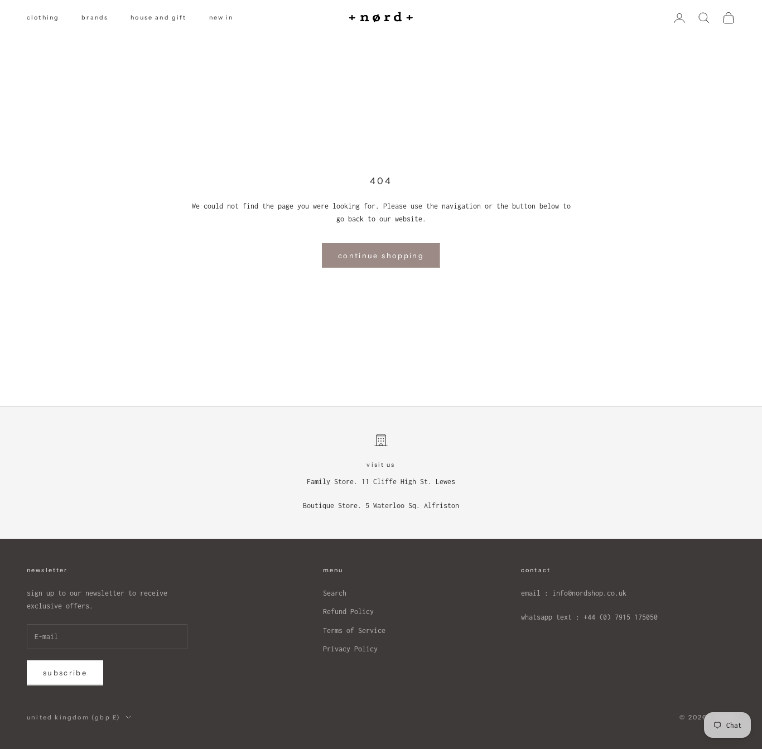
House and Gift (158, 17)
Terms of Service (354, 630)
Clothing (43, 17)
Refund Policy (348, 611)
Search (334, 593)
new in (221, 17)
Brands (94, 17)
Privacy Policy (350, 649)
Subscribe (65, 672)
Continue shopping (381, 255)
